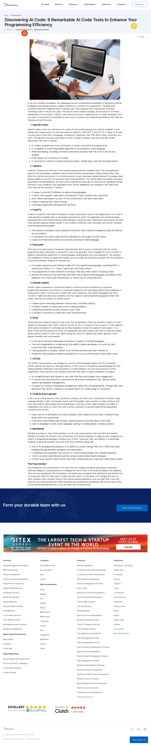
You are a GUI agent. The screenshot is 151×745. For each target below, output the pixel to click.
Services (58, 4)
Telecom (117, 584)
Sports (116, 615)
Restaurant (118, 602)
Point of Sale (82, 588)
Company (121, 4)
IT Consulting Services (12, 615)
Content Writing (9, 672)
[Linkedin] (145, 729)
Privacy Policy (19, 739)
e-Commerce (119, 593)
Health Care (118, 570)
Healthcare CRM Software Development (93, 674)
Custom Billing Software (86, 629)
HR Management (83, 611)
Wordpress (44, 639)
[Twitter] (138, 729)
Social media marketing (12, 668)
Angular (43, 594)
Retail (116, 611)
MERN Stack (45, 612)
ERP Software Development (88, 579)
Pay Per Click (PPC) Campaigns (15, 663)
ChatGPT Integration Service (88, 624)
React (42, 589)
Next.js (43, 608)
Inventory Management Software (90, 584)
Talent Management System (88, 638)
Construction (119, 629)
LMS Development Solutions (88, 661)
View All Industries (121, 633)
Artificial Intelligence (85, 565)
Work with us (138, 740)
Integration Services (11, 593)
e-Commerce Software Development (91, 570)
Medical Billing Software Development (92, 683)
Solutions (73, 4)
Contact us (139, 4)
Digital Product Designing (13, 584)
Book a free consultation (132, 508)
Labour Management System (88, 642)
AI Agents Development (12, 629)
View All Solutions (84, 697)
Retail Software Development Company (92, 656)
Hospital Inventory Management (89, 692)
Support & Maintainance (12, 588)
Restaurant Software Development (91, 593)
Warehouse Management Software (91, 665)
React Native (8, 639)
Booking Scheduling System (88, 620)
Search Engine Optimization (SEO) (16, 659)
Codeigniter (45, 635)
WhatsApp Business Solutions (14, 624)
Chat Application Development (89, 633)
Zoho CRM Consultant (12, 620)
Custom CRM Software (86, 602)
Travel (116, 588)
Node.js (43, 603)
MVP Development (10, 570)
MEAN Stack (45, 617)
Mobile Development (11, 597)
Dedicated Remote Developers (15, 565)
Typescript (44, 621)
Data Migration (9, 611)
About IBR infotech (47, 565)
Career (43, 579)
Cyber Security (120, 597)
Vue (41, 599)
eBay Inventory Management (88, 652)
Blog (6, 15)
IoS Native (7, 644)
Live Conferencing (84, 606)
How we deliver (46, 570)
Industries (106, 4)
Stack (42, 648)
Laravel (43, 626)
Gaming (117, 624)
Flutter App (7, 648)
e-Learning (118, 574)
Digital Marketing (10, 602)
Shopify (43, 644)
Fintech (117, 579)
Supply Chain (119, 620)
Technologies (89, 4)
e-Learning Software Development (91, 574)
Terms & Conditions (32, 739)
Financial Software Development (90, 670)
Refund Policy (8, 739)
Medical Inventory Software (88, 679)
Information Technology (123, 565)
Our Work (45, 4)
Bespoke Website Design (13, 606)
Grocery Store (119, 606)
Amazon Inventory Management (89, 615)
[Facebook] (131, 729)
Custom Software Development (15, 579)
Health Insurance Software (87, 688)
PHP (41, 630)
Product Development (12, 574)
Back (142, 37)
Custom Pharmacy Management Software (93, 647)
